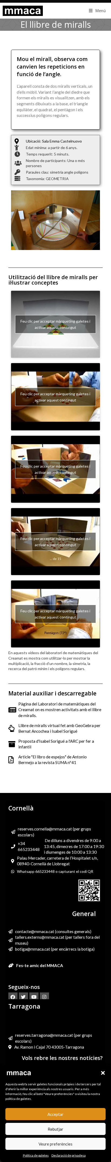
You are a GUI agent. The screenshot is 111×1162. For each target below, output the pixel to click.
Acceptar (55, 1114)
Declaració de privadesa (68, 1155)
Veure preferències (55, 1143)
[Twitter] (23, 997)
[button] (103, 1073)
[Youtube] (34, 997)
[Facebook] (13, 997)
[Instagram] (44, 997)
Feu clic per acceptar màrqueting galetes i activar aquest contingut (55, 324)
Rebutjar (55, 1129)
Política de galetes (36, 1155)
